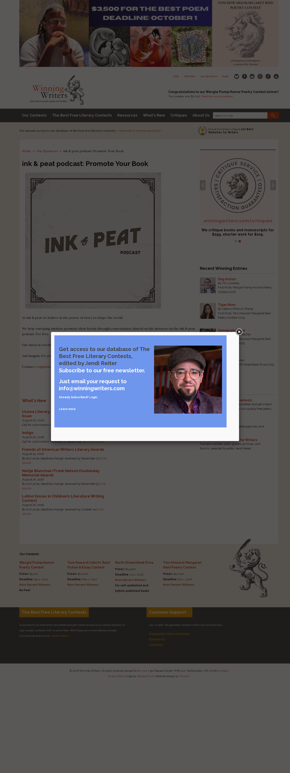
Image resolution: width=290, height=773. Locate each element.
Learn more (67, 409)
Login (93, 397)
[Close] (239, 332)
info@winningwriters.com (92, 388)
